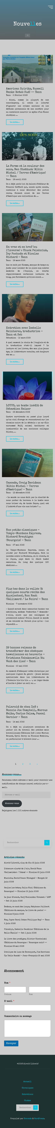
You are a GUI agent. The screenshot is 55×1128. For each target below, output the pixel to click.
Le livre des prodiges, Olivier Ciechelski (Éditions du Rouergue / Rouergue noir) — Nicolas (25, 942)
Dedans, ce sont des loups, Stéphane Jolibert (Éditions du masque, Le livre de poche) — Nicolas (26, 910)
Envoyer (11, 1043)
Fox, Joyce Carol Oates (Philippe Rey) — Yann (27, 920)
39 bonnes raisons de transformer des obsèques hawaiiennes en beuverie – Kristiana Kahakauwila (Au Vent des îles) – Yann (25, 654)
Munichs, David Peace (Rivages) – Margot (24, 878)
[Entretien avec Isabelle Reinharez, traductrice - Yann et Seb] (27, 308)
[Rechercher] (47, 842)
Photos (27, 1101)
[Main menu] (50, 7)
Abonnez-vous (12, 803)
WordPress (39, 1119)
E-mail (9, 1001)
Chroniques (27, 1088)
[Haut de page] (44, 1117)
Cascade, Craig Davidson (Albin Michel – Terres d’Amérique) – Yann (23, 486)
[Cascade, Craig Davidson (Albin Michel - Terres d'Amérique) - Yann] (27, 463)
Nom (31, 994)
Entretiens (27, 1094)
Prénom (7, 994)
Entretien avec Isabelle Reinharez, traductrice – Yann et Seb (24, 331)
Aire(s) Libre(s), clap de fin (18, 863)
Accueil (27, 1082)
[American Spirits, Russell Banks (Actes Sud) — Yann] (27, 69)
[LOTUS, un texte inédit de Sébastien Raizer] (27, 386)
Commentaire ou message (18, 1016)
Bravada (27, 1119)
